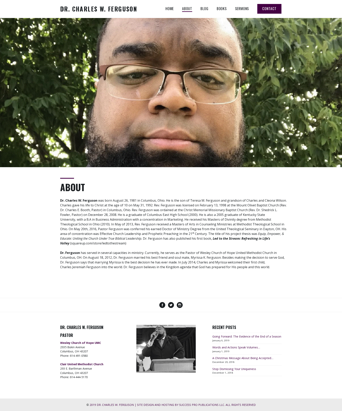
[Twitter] (171, 305)
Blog (204, 8)
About (187, 8)
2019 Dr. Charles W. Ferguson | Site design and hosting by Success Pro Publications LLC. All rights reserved (173, 405)
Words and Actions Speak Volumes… (236, 347)
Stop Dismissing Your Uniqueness (234, 369)
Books (222, 8)
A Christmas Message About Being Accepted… (242, 358)
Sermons (242, 8)
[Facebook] (162, 305)
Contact (269, 8)
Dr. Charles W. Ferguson (98, 8)
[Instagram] (180, 305)
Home (169, 8)
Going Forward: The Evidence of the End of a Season (246, 336)
